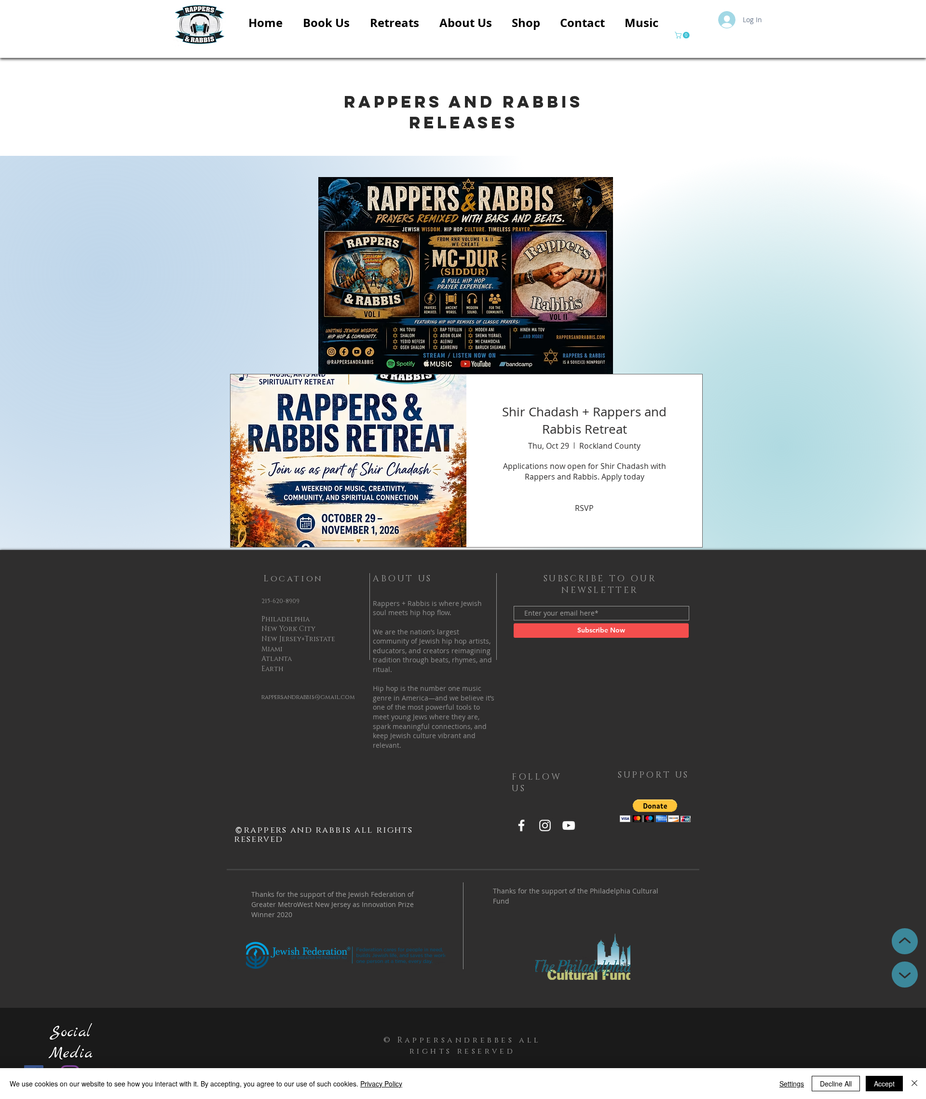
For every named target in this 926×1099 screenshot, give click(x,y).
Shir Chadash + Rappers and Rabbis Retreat (584, 420)
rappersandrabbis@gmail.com (308, 697)
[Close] (914, 1083)
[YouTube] (568, 825)
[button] (683, 35)
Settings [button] (791, 1083)
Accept (884, 1083)
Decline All (836, 1083)
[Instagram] (545, 825)
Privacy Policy (381, 1083)
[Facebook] (521, 825)
